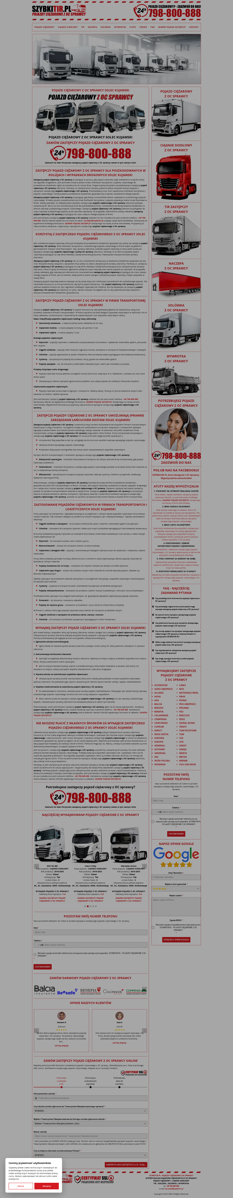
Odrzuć (21, 1186)
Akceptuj (47, 1186)
